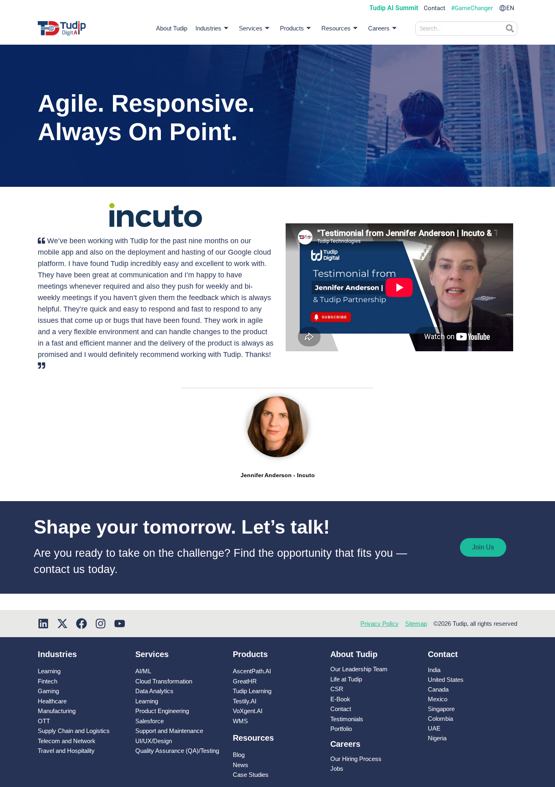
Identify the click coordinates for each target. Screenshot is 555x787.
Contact (434, 8)
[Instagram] (100, 623)
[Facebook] (81, 623)
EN (510, 8)
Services (250, 28)
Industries (208, 28)
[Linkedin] (43, 623)
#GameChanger (472, 8)
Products (292, 28)
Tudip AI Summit (393, 8)
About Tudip (171, 28)
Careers (379, 28)
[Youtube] (119, 623)
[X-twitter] (62, 623)
